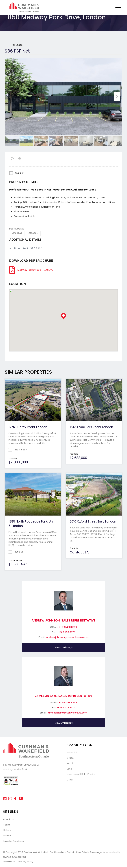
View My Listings (64, 647)
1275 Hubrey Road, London (28, 427)
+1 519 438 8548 (68, 702)
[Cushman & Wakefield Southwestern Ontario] (23, 11)
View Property (33, 412)
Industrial (72, 752)
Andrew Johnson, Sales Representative (63, 620)
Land (69, 769)
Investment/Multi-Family (81, 774)
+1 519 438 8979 (66, 632)
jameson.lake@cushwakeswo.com (67, 712)
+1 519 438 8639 (68, 627)
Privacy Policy (25, 861)
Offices (7, 835)
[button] (63, 316)
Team (6, 824)
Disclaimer (9, 861)
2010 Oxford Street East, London (93, 521)
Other (70, 779)
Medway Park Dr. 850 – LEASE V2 (35, 269)
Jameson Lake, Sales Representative (63, 696)
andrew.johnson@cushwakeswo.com (67, 637)
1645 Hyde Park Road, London (91, 427)
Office (70, 758)
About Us (8, 819)
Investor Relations (13, 841)
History (7, 830)
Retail (70, 763)
